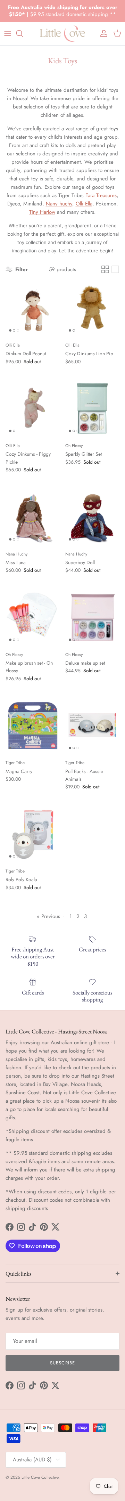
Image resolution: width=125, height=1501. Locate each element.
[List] (115, 269)
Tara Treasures (101, 195)
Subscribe (62, 1363)
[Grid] (105, 269)
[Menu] (7, 33)
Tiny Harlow (42, 212)
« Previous (48, 916)
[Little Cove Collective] (62, 33)
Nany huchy (59, 204)
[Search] (23, 33)
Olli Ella (84, 204)
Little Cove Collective (40, 1477)
